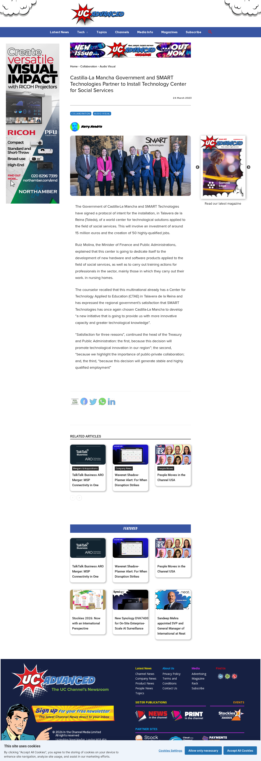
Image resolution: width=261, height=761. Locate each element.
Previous (198, 167)
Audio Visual (107, 66)
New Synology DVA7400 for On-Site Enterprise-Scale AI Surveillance (131, 623)
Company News (124, 468)
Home (74, 66)
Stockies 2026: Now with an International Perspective (86, 623)
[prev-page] (72, 497)
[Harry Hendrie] (75, 127)
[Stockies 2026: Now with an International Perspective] (88, 600)
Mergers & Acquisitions (85, 468)
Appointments (165, 613)
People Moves (165, 468)
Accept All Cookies (240, 750)
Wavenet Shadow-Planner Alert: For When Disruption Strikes (131, 480)
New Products (122, 613)
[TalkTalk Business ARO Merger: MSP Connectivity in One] (88, 454)
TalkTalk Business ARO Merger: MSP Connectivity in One (88, 480)
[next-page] (79, 497)
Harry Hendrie (91, 127)
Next (249, 167)
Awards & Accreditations (85, 613)
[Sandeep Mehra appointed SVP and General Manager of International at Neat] (173, 600)
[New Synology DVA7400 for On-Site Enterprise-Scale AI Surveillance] (130, 600)
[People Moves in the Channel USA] (173, 454)
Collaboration (88, 66)
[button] (210, 32)
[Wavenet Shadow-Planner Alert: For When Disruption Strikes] (130, 454)
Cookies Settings (170, 750)
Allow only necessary (203, 750)
